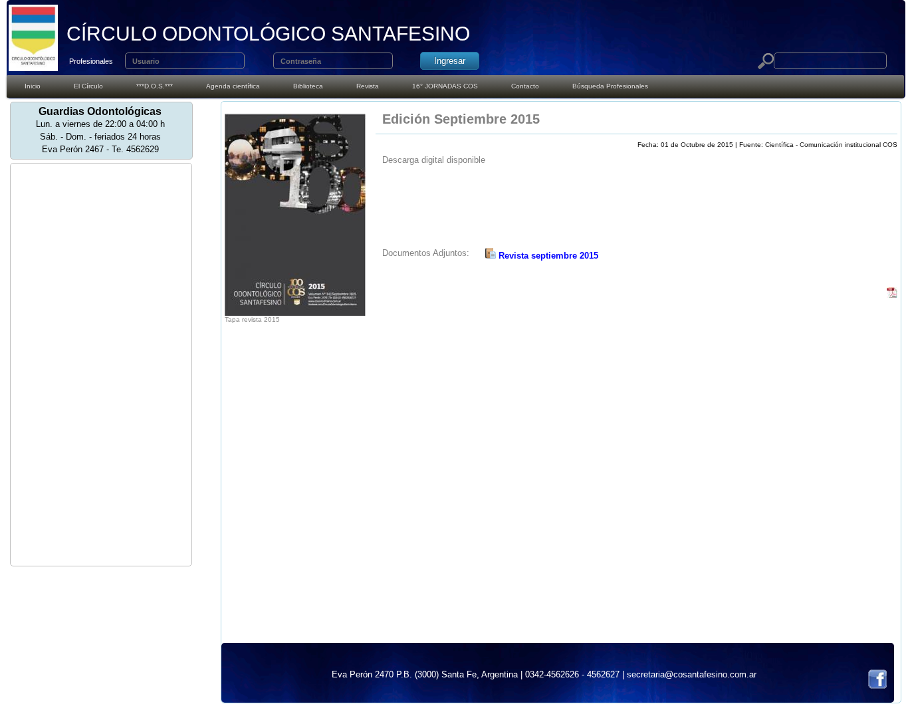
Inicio (33, 86)
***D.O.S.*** (154, 86)
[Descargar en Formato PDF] (892, 295)
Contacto (525, 86)
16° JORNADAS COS (445, 86)
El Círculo (88, 86)
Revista (367, 86)
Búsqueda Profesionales (610, 86)
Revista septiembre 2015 (547, 256)
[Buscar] (766, 61)
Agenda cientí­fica (233, 86)
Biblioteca (308, 86)
